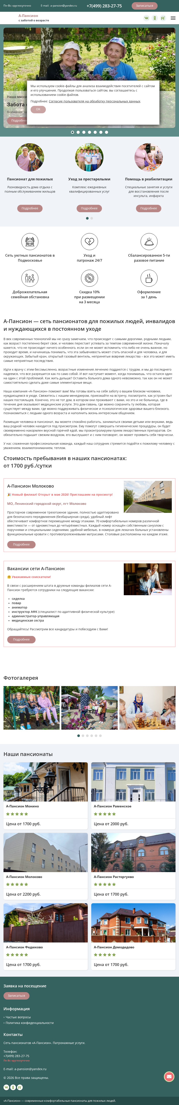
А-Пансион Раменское (112, 806)
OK (38, 109)
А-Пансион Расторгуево (114, 877)
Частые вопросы (18, 1017)
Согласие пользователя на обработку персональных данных (94, 101)
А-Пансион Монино (22, 806)
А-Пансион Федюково (24, 947)
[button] (72, 132)
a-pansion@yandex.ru (63, 5)
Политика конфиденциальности (30, 1023)
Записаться (144, 5)
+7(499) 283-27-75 (104, 5)
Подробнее (19, 120)
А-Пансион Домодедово (114, 947)
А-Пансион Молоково (24, 877)
